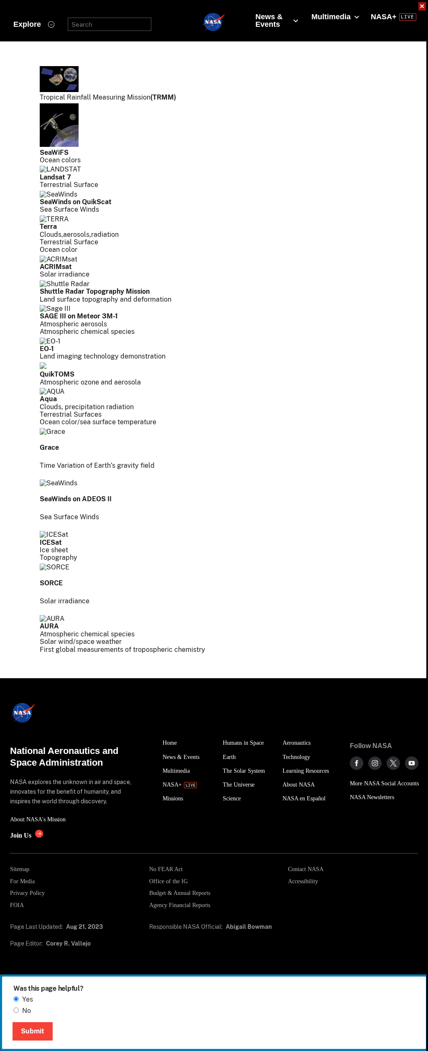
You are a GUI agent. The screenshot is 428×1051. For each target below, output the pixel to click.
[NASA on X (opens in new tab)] (393, 763)
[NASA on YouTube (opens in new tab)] (411, 763)
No (26, 1011)
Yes (27, 999)
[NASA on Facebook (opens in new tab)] (356, 763)
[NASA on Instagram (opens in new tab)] (375, 763)
